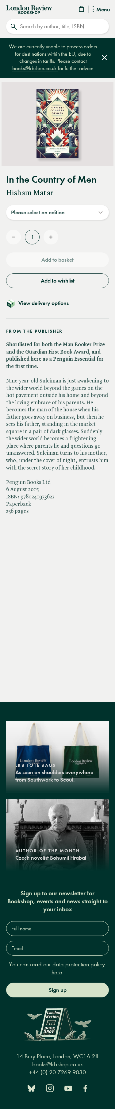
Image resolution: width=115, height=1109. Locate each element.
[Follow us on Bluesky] (31, 1087)
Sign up (58, 990)
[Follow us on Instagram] (50, 1087)
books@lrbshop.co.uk (35, 68)
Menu (103, 10)
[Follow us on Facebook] (85, 1087)
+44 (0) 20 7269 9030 (57, 1072)
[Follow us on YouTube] (68, 1087)
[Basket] (81, 10)
